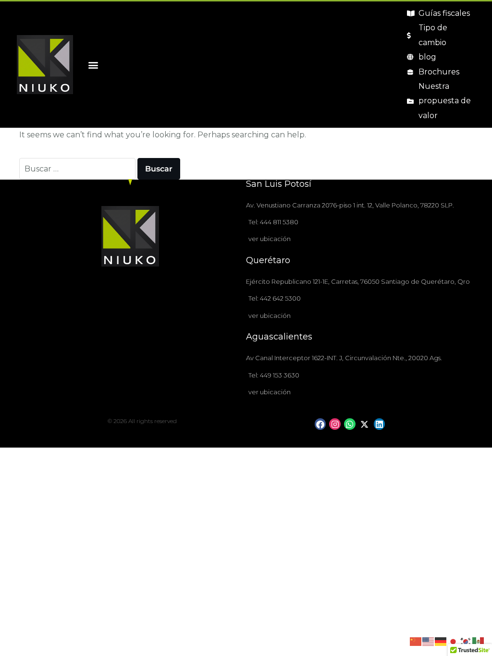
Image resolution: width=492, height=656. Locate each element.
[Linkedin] (379, 424)
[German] (441, 641)
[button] (93, 65)
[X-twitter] (364, 424)
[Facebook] (320, 424)
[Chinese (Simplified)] (416, 641)
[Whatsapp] (350, 424)
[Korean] (466, 641)
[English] (428, 641)
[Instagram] (335, 424)
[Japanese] (453, 641)
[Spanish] (478, 641)
